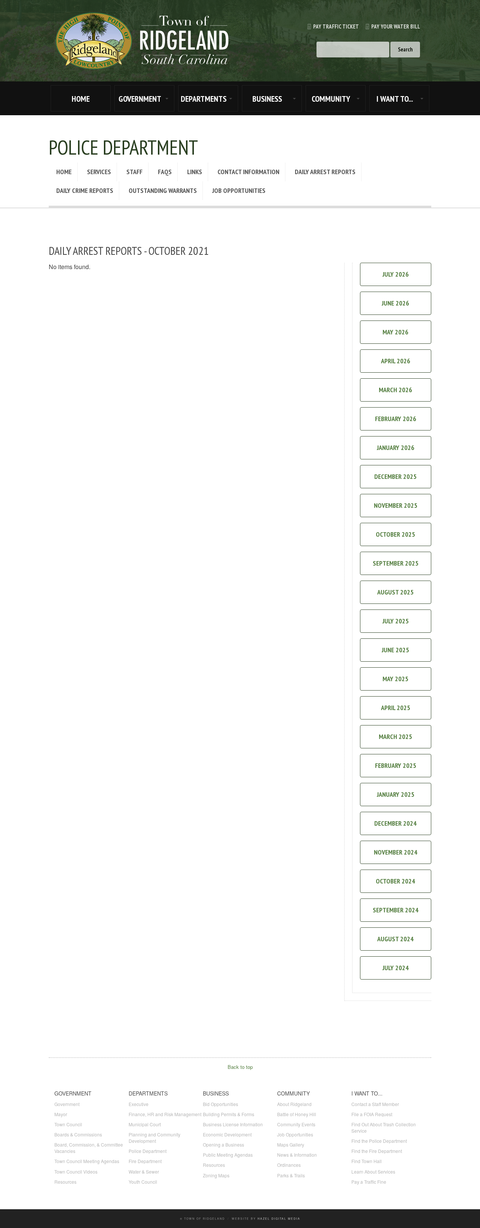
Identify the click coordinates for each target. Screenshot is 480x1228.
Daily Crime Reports (84, 190)
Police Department (147, 1151)
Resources (65, 1181)
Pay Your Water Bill (395, 26)
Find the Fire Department (376, 1151)
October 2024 (395, 881)
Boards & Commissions (78, 1134)
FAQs (165, 171)
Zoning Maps (216, 1175)
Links (194, 171)
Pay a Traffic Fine (368, 1181)
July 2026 (395, 274)
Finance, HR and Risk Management (165, 1114)
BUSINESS (267, 98)
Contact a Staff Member (375, 1104)
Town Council (68, 1124)
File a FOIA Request (371, 1114)
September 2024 (395, 910)
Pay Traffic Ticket (336, 26)
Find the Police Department (379, 1141)
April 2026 (395, 361)
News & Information (297, 1154)
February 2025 (395, 765)
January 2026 (395, 447)
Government (67, 1104)
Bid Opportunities (220, 1104)
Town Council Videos (76, 1171)
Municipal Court (145, 1124)
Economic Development (227, 1134)
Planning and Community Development (154, 1137)
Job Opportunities (239, 190)
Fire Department (145, 1161)
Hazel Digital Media (279, 1218)
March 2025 (395, 736)
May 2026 (395, 332)
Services (99, 171)
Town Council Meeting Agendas (86, 1161)
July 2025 (395, 621)
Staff (134, 171)
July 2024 (395, 967)
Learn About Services (373, 1171)
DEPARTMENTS (203, 98)
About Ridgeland (294, 1104)
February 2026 (395, 418)
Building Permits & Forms (228, 1114)
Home (64, 171)
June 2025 (395, 650)
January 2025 (395, 794)
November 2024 (395, 852)
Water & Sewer (144, 1171)
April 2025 (395, 707)
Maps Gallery (290, 1144)
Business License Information (233, 1124)
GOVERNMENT (139, 98)
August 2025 (395, 592)
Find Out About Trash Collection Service (383, 1127)
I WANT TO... (394, 98)
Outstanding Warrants (163, 190)
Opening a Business (223, 1144)
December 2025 (395, 476)
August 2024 (395, 939)
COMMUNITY (331, 98)
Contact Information (248, 171)
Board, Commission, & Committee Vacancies (88, 1147)
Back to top (240, 1066)
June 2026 (395, 303)
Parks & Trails (291, 1175)
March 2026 (395, 389)
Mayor (60, 1114)
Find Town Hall (366, 1161)
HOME (81, 98)
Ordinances (289, 1165)
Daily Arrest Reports (325, 171)
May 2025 (395, 678)
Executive (138, 1104)
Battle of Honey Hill (296, 1114)
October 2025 (395, 534)
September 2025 (395, 563)
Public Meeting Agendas (228, 1154)
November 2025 (395, 505)
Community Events (296, 1124)
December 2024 (395, 823)
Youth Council (143, 1181)
